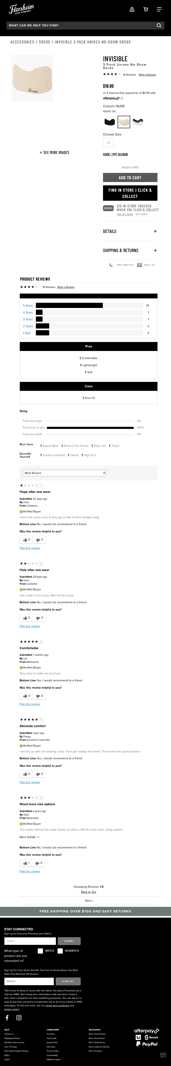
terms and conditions (57, 1005)
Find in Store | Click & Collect (130, 193)
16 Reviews (129, 74)
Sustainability (52, 1055)
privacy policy (11, 1009)
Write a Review (147, 74)
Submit (69, 941)
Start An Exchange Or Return (16, 1051)
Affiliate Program (54, 1059)
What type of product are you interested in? (15, 956)
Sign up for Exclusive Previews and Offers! (27, 933)
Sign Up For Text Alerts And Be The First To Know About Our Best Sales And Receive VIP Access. (41, 972)
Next (89, 900)
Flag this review (30, 548)
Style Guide (52, 1038)
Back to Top (88, 892)
